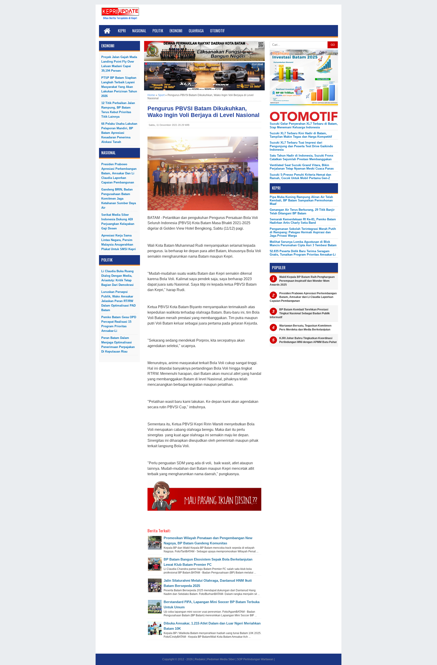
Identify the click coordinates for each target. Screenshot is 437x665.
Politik (157, 30)
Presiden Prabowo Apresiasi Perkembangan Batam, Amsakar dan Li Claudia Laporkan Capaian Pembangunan (119, 173)
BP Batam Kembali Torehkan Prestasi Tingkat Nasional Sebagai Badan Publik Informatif (300, 313)
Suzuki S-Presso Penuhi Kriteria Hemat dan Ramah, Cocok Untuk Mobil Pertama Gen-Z (300, 176)
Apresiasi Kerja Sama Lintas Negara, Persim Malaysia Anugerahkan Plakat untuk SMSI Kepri (118, 242)
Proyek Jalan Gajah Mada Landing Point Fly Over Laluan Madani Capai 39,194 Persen (119, 63)
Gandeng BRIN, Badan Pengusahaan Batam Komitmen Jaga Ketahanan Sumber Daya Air (118, 198)
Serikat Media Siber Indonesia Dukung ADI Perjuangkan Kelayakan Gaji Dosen (117, 221)
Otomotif (217, 30)
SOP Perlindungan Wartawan (255, 659)
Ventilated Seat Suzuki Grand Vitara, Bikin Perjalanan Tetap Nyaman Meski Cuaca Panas (302, 166)
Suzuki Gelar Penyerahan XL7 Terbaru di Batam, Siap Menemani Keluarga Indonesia (304, 125)
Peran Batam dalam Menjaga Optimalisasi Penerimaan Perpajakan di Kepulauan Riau (118, 344)
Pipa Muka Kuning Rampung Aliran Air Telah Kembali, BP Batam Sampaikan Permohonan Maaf (301, 200)
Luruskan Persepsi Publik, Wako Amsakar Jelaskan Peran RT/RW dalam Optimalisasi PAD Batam (118, 301)
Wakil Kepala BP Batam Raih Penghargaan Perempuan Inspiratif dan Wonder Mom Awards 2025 (302, 280)
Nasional (139, 30)
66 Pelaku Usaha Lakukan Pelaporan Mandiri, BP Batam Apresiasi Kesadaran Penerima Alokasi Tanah (119, 133)
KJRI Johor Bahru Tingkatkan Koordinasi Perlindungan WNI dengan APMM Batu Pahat (308, 340)
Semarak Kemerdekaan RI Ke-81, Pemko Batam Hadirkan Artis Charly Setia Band (303, 221)
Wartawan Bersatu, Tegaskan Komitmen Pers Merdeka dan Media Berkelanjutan (305, 327)
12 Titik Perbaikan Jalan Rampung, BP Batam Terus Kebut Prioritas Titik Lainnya (118, 109)
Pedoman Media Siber (221, 659)
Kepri (122, 30)
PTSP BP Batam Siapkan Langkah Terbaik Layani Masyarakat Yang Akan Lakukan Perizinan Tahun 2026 (119, 87)
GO (333, 44)
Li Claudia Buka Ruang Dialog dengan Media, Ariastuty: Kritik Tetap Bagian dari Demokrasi (117, 278)
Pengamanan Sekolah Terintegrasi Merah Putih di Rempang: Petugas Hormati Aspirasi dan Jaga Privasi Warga (303, 232)
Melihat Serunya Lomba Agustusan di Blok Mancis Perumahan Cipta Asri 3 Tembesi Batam (303, 243)
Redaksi (200, 659)
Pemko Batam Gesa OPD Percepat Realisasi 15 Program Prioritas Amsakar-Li (118, 323)
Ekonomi (176, 30)
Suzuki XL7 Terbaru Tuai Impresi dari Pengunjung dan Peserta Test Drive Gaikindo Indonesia (301, 146)
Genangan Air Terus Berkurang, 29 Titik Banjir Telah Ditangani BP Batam (302, 211)
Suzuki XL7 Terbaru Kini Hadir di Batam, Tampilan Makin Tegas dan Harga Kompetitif (301, 135)
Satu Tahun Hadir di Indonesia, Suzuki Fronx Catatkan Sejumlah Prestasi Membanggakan (301, 157)
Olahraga (196, 30)
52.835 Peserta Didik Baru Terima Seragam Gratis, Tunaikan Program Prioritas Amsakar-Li (303, 252)
